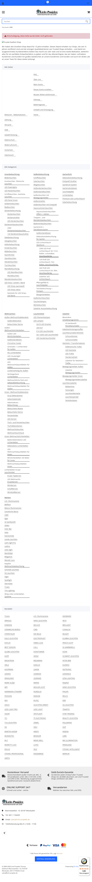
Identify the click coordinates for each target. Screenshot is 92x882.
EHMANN (8, 625)
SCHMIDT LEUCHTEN (71, 656)
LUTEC (36, 745)
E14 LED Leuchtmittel (44, 331)
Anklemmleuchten (12, 203)
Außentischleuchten (42, 298)
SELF (35, 749)
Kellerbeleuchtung (12, 244)
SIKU (35, 727)
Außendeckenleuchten (43, 188)
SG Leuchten (10, 573)
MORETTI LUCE (10, 745)
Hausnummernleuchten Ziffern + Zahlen (46, 212)
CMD (6, 515)
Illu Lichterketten (14, 353)
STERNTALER (10, 634)
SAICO (7, 705)
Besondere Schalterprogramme (71, 318)
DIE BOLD (37, 634)
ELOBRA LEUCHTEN (70, 638)
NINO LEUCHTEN (40, 620)
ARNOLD (8, 620)
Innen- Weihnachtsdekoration (16, 392)
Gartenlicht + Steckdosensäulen (41, 228)
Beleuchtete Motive (15, 408)
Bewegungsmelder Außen (73, 366)
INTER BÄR (67, 660)
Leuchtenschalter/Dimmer (73, 333)
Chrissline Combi (14, 343)
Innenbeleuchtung (12, 174)
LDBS (65, 736)
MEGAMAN (38, 660)
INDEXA (66, 731)
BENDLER (37, 736)
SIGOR (7, 714)
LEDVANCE (67, 674)
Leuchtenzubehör (70, 383)
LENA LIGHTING (69, 678)
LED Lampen (38, 321)
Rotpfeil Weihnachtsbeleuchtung (14, 565)
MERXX (36, 683)
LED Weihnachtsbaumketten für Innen (18, 451)
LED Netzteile (70, 350)
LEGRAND (37, 678)
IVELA (7, 665)
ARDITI (36, 731)
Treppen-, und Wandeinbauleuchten (42, 218)
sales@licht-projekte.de (20, 819)
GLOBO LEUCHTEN (12, 652)
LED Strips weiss (13, 289)
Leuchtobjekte (68, 191)
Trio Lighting (10, 590)
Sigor (7, 576)
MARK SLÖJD (10, 683)
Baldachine (69, 386)
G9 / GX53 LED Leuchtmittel (47, 335)
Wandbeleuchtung (12, 269)
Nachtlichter (9, 255)
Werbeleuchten (40, 305)
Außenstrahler (39, 201)
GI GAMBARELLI (69, 647)
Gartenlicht (67, 174)
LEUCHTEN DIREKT (41, 705)
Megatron (8, 557)
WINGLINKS (9, 678)
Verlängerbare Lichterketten (13, 375)
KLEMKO (66, 665)
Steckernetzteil (71, 357)
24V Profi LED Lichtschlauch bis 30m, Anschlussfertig (48, 270)
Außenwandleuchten (42, 191)
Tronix (7, 616)
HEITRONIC (67, 669)
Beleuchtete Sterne (15, 412)
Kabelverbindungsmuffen (73, 329)
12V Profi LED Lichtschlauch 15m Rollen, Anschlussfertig (48, 262)
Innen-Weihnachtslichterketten (17, 436)
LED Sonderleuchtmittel (45, 338)
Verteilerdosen (71, 400)
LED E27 (39, 328)
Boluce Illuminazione (13, 508)
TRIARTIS (66, 709)
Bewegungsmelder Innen (73, 376)
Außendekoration (14, 321)
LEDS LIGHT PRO (11, 709)
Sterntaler (9, 583)
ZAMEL (36, 722)
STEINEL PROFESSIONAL (14, 754)
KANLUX (37, 665)
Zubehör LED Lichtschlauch (44, 277)
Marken (8, 497)
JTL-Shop (77, 866)
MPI (6, 687)
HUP (64, 727)
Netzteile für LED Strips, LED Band (17, 294)
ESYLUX (7, 643)
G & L (36, 647)
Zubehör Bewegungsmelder (72, 371)
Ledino (7, 546)
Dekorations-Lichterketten (17, 446)
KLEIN (65, 652)
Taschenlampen (40, 301)
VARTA (7, 758)
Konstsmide (9, 536)
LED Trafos (69, 353)
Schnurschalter (71, 340)
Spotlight (8, 580)
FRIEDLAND (67, 745)
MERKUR (66, 754)
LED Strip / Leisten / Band (15, 282)
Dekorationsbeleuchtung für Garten (46, 237)
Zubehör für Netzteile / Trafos (74, 361)
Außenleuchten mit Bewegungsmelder (41, 196)
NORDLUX (37, 691)
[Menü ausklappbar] (3, 12)
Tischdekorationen (14, 426)
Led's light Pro (10, 543)
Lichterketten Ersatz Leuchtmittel (12, 471)
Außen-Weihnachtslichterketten (14, 329)
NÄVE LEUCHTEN (69, 687)
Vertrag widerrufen (46, 859)
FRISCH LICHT (68, 643)
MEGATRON (9, 660)
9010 (64, 620)
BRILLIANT (67, 625)
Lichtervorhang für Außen (17, 370)
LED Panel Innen (11, 200)
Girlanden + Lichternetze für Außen (17, 348)
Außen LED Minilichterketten (14, 335)
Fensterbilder (12, 415)
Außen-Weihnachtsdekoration (17, 317)
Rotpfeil (66, 683)
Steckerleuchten (11, 262)
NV (6, 727)
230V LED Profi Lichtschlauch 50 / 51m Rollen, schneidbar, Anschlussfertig (48, 252)
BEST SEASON (10, 647)
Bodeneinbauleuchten (42, 223)
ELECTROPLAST (40, 638)
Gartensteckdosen (70, 188)
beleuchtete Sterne (15, 324)
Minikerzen (11, 485)
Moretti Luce (10, 560)
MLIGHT (66, 634)
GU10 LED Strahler (43, 324)
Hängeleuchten (11, 241)
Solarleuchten (39, 181)
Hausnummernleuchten (43, 208)
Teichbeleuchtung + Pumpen (44, 289)
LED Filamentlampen (42, 317)
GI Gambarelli (10, 522)
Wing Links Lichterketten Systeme (14, 595)
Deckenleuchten (13, 214)
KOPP (7, 656)
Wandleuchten (13, 276)
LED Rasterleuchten (12, 191)
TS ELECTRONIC (40, 718)
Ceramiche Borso (11, 511)
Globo (7, 525)
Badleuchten (10, 207)
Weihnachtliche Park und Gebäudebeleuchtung (17, 381)
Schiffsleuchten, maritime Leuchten (15, 195)
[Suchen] (88, 21)
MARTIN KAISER (11, 731)
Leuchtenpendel (71, 397)
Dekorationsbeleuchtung (72, 178)
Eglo (6, 518)
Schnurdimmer (71, 336)
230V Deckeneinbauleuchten (16, 229)
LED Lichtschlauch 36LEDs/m (43, 243)
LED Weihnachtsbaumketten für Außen (18, 364)
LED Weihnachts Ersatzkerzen (13, 480)
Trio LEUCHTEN (11, 722)
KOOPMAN (9, 669)
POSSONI (8, 696)
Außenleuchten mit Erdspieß (45, 204)
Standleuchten (10, 258)
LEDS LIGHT (38, 709)
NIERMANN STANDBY (13, 691)
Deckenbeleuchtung (13, 210)
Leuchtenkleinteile (72, 393)
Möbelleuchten (11, 251)
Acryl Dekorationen (15, 395)
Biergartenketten (43, 294)
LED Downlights (11, 187)
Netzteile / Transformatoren (74, 343)
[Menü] (88, 858)
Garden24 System (70, 185)
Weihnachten (10, 314)
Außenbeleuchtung (41, 174)
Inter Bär (8, 529)
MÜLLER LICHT (39, 687)
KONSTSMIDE (39, 652)
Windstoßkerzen (13, 492)
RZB (64, 700)
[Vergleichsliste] (45, 3)
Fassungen (69, 390)
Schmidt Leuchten (12, 569)
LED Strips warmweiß (15, 286)
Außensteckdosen (43, 233)
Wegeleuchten (39, 185)
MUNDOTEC (9, 736)
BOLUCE (37, 625)
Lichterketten (68, 195)
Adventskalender (14, 399)
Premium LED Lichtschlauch (74, 198)
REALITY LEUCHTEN (70, 718)
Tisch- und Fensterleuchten (18, 422)
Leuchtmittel (39, 314)
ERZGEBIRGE (38, 754)
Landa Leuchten (11, 539)
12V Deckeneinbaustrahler (18, 234)
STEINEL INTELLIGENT (71, 749)
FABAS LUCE (38, 643)
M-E (6, 740)
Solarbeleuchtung (70, 202)
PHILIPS (65, 691)
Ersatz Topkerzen (14, 476)
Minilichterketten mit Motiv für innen (18, 459)
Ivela (6, 532)
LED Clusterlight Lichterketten (13, 357)
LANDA (36, 669)
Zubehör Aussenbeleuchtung (45, 308)
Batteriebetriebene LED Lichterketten (16, 441)
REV (6, 700)
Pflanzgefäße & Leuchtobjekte (42, 283)
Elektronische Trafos (73, 347)
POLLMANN (67, 722)
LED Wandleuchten (15, 272)
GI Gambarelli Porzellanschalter (72, 324)
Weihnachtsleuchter (15, 429)
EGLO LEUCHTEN (11, 638)
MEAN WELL (38, 740)
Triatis (7, 587)
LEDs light (8, 550)
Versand (59, 853)
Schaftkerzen (12, 489)
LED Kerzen (12, 419)
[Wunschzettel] (88, 3)
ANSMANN (67, 616)
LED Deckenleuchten (15, 221)
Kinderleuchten (11, 248)
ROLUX (7, 749)
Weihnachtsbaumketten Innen (17, 465)
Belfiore (8, 504)
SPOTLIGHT (38, 714)
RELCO (65, 696)
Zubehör (66, 314)
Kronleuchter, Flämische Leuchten (14, 182)
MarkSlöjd (9, 553)
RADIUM (37, 696)
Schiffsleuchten (40, 178)
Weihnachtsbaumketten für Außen (18, 387)
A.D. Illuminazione (12, 501)
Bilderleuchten (10, 178)
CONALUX (66, 629)
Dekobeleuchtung (12, 237)
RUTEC (36, 700)
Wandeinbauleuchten (13, 279)
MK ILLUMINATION (70, 740)
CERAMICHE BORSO (12, 629)
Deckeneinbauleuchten (14, 224)
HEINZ (36, 656)
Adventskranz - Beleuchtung (13, 403)
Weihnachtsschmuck (15, 433)
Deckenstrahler (13, 217)
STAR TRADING (68, 714)
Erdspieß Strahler (70, 181)
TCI (6, 718)
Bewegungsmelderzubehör (76, 379)
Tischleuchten (10, 265)
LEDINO (8, 674)
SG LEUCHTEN (68, 705)
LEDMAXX (37, 674)
